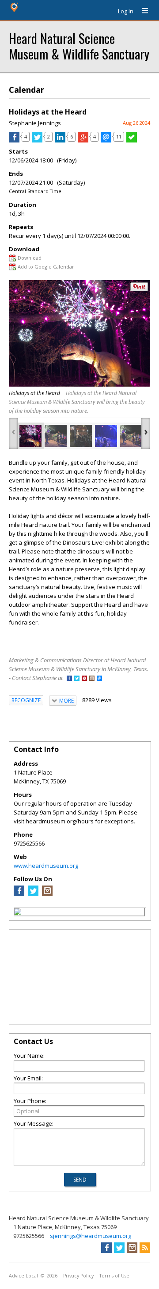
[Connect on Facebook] (69, 679)
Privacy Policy (78, 1276)
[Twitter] (33, 894)
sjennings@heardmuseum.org (90, 1236)
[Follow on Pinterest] (84, 679)
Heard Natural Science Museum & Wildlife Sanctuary (79, 45)
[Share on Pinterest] (139, 289)
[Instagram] (47, 894)
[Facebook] (19, 894)
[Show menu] (141, 11)
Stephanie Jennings (35, 123)
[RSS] (145, 1247)
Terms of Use (114, 1276)
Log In (125, 11)
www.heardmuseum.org (46, 866)
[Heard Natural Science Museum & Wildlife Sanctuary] (17, 913)
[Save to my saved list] (131, 140)
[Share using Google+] (83, 140)
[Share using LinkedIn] (60, 140)
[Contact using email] (99, 679)
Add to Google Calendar (46, 266)
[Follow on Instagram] (92, 679)
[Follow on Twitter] (77, 679)
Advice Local (23, 1276)
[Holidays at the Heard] (30, 436)
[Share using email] (106, 140)
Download (30, 257)
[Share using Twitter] (37, 140)
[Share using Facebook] (14, 140)
